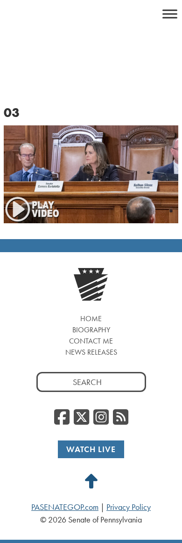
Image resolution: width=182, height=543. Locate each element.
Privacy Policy (128, 507)
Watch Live (91, 449)
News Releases (91, 352)
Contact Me (91, 341)
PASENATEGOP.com (64, 507)
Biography (91, 330)
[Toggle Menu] (169, 13)
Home (91, 318)
